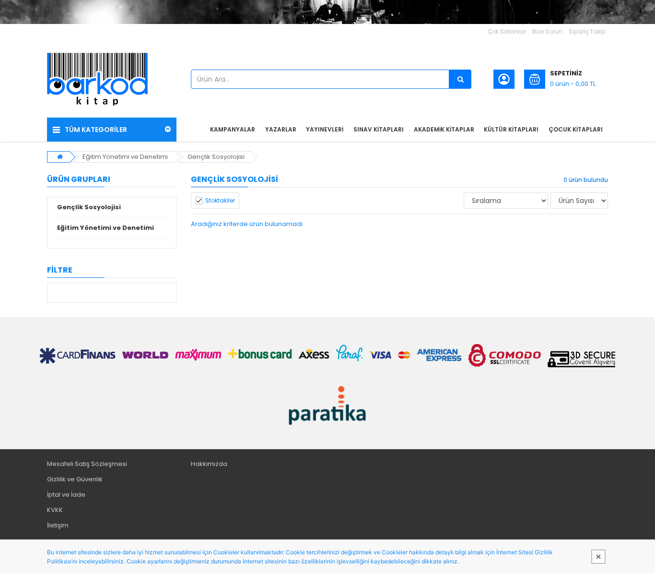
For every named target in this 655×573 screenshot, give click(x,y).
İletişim (58, 525)
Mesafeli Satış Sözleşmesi (87, 463)
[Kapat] (598, 556)
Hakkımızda (209, 463)
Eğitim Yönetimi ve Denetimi (125, 156)
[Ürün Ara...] (460, 79)
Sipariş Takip (587, 31)
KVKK (55, 509)
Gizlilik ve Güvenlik (75, 479)
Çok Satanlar (507, 31)
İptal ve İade (66, 494)
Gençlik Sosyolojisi (216, 156)
